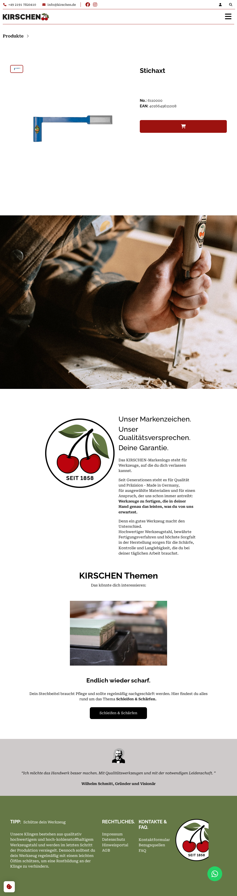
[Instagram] (95, 4)
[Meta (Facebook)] (87, 4)
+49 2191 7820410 (22, 4)
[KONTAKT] (222, 4)
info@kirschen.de (61, 4)
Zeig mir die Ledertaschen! (118, 713)
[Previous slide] (34, 663)
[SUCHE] (231, 4)
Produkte (13, 36)
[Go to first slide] (203, 663)
